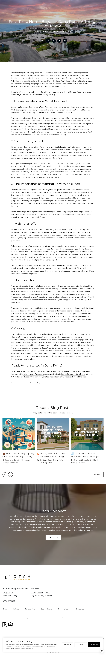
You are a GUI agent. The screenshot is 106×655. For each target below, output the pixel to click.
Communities (30, 609)
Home (4, 609)
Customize (80, 644)
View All (97, 475)
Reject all (67, 644)
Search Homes (46, 609)
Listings (16, 609)
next (10, 474)
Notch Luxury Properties (33, 374)
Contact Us (80, 609)
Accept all (94, 644)
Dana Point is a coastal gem (72, 73)
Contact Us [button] (53, 537)
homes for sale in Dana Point (73, 374)
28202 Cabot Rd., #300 (40, 593)
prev (4, 474)
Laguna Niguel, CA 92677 (41, 596)
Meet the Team (63, 609)
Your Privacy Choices (53, 652)
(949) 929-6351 (8, 593)
